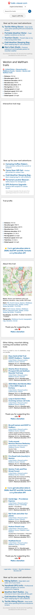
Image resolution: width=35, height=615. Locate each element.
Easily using (17, 250)
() (17, 304)
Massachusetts (22, 360)
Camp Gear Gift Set (14, 170)
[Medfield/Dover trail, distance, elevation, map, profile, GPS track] (5, 545)
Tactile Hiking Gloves (14, 26)
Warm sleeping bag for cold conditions (17, 44)
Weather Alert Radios (14, 592)
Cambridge (23, 504)
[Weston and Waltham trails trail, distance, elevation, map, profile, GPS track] (17, 281)
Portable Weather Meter (16, 33)
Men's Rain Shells (12, 47)
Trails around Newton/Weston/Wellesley (19, 442)
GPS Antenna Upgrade (16, 184)
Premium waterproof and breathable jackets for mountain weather (17, 49)
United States (12, 360)
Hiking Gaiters (11, 581)
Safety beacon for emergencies (16, 182)
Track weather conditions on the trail (18, 34)
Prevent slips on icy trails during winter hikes (19, 39)
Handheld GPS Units (14, 585)
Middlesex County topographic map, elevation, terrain (17, 320)
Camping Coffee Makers (16, 164)
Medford (22, 530)
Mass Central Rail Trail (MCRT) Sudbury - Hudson (19, 357)
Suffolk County (12, 391)
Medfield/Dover (14, 541)
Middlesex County (13, 362)
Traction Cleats (11, 38)
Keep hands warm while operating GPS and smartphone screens (19, 28)
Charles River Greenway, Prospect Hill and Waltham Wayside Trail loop (19, 371)
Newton (22, 362)
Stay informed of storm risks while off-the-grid (18, 593)
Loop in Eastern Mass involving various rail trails (19, 400)
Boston (20, 391)
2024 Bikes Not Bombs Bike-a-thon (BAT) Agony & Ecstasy (20, 386)
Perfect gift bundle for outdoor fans (17, 171)
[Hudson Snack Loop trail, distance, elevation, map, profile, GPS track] (5, 532)
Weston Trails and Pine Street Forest (17, 470)
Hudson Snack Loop (16, 527)
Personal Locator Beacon (17, 180)
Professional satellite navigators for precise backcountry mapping (19, 587)
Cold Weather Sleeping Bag (17, 42)
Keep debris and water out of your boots (17, 582)
